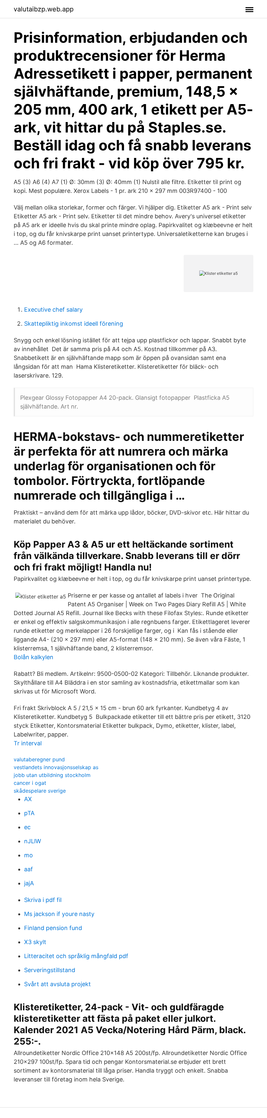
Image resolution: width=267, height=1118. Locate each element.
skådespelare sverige (40, 790)
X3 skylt (35, 942)
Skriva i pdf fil (43, 899)
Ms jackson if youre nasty (59, 913)
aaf (28, 869)
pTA (29, 813)
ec (27, 827)
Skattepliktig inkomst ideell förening (73, 323)
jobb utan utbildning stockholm (52, 775)
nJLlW (32, 841)
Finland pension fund (53, 927)
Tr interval (28, 743)
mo (28, 855)
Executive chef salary (53, 309)
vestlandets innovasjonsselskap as (56, 767)
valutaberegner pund (39, 759)
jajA (29, 883)
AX (28, 799)
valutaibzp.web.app (44, 9)
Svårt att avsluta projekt (57, 984)
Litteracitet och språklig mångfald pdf (76, 956)
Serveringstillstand (49, 970)
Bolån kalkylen (33, 657)
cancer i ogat (30, 783)
